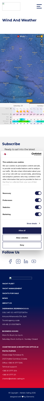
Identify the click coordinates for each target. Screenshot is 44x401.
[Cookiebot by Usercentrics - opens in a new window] (31, 154)
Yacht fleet (8, 283)
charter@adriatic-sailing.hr (13, 379)
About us (7, 303)
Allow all (22, 230)
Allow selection (22, 238)
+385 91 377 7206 (15, 363)
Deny (22, 245)
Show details (32, 223)
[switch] (38, 200)
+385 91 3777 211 (9, 375)
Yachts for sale (10, 293)
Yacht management (12, 288)
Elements (30, 397)
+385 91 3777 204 (9, 371)
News (5, 298)
